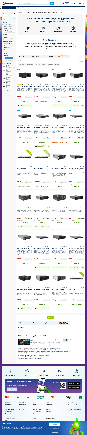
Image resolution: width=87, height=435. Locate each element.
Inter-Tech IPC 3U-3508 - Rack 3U (59, 127)
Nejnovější (57, 64)
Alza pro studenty (50, 413)
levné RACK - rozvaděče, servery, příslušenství (52, 348)
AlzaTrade (48, 416)
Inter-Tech (6, 47)
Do (14, 13)
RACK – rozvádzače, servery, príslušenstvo (41, 355)
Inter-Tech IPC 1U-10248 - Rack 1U (76, 127)
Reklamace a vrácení (9, 409)
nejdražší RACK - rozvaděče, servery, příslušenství (50, 349)
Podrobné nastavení (54, 428)
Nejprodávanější (30, 64)
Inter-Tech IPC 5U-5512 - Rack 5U (59, 209)
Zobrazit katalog (6, 7)
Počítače (32, 7)
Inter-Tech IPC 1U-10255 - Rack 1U (76, 248)
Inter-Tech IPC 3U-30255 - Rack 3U (41, 209)
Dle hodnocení (50, 64)
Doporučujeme (22, 64)
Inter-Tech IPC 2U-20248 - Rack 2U (76, 168)
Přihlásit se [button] (67, 3)
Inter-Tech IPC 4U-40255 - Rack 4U (59, 86)
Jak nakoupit (21, 409)
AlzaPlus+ (48, 409)
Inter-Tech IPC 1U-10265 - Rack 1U (41, 248)
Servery (38, 7)
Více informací (7, 432)
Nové (5, 36)
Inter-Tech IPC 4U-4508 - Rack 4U (24, 209)
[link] (9, 90)
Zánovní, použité (7, 39)
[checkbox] (9, 18)
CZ (69, 410)
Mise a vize (35, 413)
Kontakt (34, 404)
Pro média (35, 418)
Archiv (21, 330)
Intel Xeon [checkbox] (6, 53)
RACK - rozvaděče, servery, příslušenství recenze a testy (57, 7)
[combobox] (33, 3)
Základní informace (37, 409)
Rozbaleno (6, 37)
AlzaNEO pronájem (50, 406)
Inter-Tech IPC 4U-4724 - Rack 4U (59, 168)
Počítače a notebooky (25, 7)
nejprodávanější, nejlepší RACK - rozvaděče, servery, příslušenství (58, 351)
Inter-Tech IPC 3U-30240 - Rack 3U (76, 209)
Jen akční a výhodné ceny (9, 17)
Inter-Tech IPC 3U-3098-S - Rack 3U (41, 86)
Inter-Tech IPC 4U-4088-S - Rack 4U (24, 86)
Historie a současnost (37, 411)
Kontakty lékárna (36, 406)
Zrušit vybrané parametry (9, 60)
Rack (42, 7)
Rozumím (55, 424)
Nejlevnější (38, 64)
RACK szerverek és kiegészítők (46, 359)
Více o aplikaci (11, 388)
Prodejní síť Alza (8, 411)
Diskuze (81, 61)
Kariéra (34, 416)
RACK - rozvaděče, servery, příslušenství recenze (49, 352)
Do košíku (30, 97)
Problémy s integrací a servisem (74, 339)
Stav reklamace (22, 406)
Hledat (51, 3)
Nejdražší (44, 64)
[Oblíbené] (77, 3)
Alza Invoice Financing (51, 418)
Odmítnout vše (55, 432)
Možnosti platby (8, 406)
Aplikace (34, 420)
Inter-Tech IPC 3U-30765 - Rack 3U (24, 248)
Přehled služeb (8, 420)
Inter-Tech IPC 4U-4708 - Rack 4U (76, 86)
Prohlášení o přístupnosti (10, 418)
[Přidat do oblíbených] (28, 84)
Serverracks (40, 356)
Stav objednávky (22, 404)
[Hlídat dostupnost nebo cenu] (30, 84)
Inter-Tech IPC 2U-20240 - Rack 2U (24, 127)
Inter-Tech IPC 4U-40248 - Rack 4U (41, 289)
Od (3, 13)
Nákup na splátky (8, 413)
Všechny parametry (8, 57)
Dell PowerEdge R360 (21, 168)
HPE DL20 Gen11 (72, 289)
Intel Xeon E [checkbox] (6, 55)
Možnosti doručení (9, 404)
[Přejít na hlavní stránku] (8, 3)
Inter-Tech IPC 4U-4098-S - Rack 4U (24, 289)
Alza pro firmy (49, 404)
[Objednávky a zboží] (74, 3)
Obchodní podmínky (9, 416)
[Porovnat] (31, 84)
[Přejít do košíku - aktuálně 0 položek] (83, 3)
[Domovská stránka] (18, 8)
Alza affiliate (48, 411)
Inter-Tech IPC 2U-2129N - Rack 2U (41, 127)
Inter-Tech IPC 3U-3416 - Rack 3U (59, 248)
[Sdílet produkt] (61, 12)
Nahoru (20, 314)
